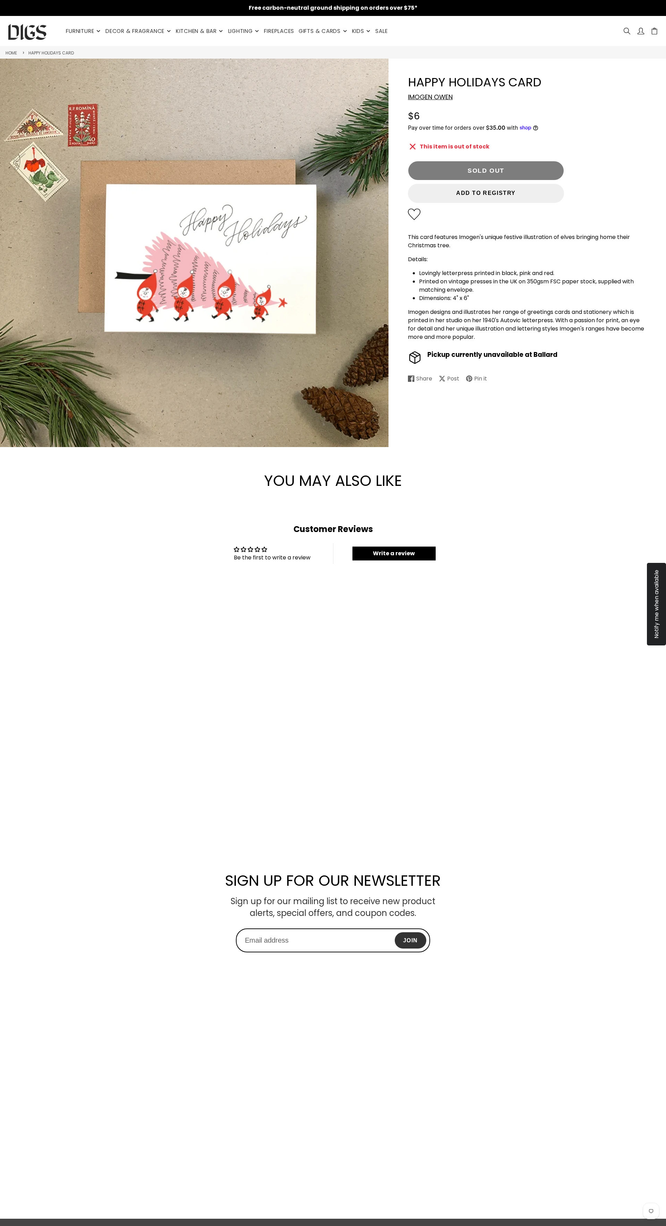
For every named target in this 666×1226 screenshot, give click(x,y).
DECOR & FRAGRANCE (134, 31)
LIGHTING (240, 31)
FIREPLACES (279, 31)
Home (11, 53)
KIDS (358, 31)
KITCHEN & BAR (196, 31)
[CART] (654, 31)
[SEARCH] (627, 31)
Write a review (394, 553)
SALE (381, 31)
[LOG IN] (641, 31)
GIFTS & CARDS (320, 31)
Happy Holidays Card (51, 53)
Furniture (80, 31)
